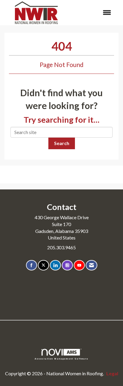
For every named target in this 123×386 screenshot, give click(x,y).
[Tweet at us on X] (43, 265)
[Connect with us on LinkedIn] (55, 265)
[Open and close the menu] (92, 12)
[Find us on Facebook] (31, 265)
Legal (112, 373)
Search (61, 143)
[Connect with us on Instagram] (67, 265)
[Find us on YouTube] (79, 265)
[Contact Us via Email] (91, 265)
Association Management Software (62, 358)
